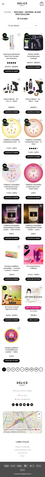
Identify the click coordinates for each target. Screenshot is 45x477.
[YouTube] (24, 404)
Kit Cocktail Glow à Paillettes (33, 267)
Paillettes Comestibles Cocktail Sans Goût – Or (11, 141)
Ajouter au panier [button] (11, 71)
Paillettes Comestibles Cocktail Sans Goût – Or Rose (33, 142)
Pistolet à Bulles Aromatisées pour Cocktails (33, 56)
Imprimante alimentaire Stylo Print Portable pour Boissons (11, 56)
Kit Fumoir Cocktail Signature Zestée (11, 308)
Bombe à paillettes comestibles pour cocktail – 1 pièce (11, 350)
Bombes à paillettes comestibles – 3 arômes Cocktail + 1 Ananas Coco (11, 269)
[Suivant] (41, 369)
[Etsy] (28, 404)
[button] (3, 4)
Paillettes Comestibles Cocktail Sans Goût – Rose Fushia (33, 187)
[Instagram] (13, 404)
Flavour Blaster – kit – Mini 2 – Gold (33, 100)
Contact (22, 456)
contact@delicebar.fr (25, 399)
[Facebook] (31, 404)
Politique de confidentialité (22, 446)
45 (36, 369)
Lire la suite (33, 320)
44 (31, 369)
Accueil (7, 12)
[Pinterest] (20, 404)
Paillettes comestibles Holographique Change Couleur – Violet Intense (11, 227)
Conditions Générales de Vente (22, 449)
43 (27, 369)
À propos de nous (22, 453)
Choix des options (33, 279)
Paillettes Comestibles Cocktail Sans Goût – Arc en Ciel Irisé (11, 187)
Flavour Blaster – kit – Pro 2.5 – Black (11, 100)
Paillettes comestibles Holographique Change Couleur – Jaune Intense (33, 229)
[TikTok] (17, 404)
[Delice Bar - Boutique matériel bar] (22, 4)
